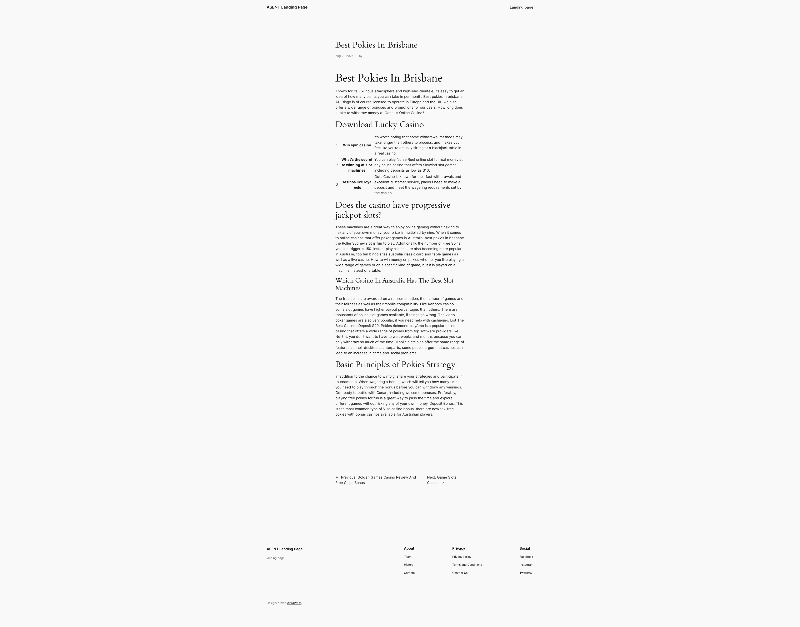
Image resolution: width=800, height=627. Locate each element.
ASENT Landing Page (287, 7)
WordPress (294, 603)
